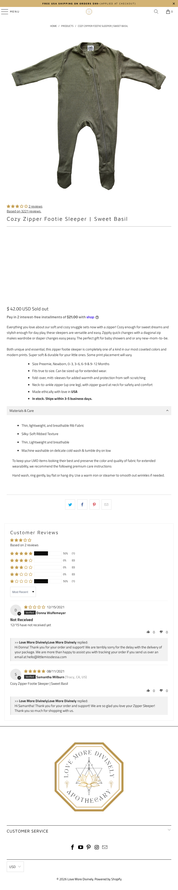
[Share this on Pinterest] (94, 504)
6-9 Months (105, 242)
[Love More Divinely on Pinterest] (88, 847)
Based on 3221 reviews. (24, 211)
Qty (9, 256)
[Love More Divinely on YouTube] (80, 847)
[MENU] (2, 11)
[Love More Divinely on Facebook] (72, 847)
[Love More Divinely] (89, 11)
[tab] (89, 410)
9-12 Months (130, 242)
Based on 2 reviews (24, 545)
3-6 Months (81, 242)
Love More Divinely (80, 879)
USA (74, 391)
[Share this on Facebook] (82, 504)
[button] (17, 206)
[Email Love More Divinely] (105, 847)
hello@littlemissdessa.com (47, 657)
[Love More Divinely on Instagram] (96, 847)
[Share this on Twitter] (70, 504)
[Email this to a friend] (106, 504)
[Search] (156, 11)
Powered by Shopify (108, 879)
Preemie (15, 242)
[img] (34, 607)
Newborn (35, 242)
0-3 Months (57, 242)
